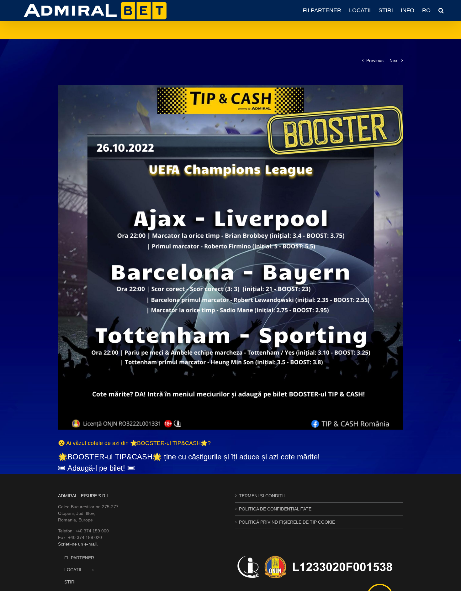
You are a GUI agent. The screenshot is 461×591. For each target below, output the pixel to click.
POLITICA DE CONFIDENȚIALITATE (275, 508)
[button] (441, 10)
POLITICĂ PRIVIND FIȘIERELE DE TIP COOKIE (287, 522)
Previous (375, 60)
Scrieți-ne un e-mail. (78, 544)
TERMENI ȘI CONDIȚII (262, 495)
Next (394, 60)
